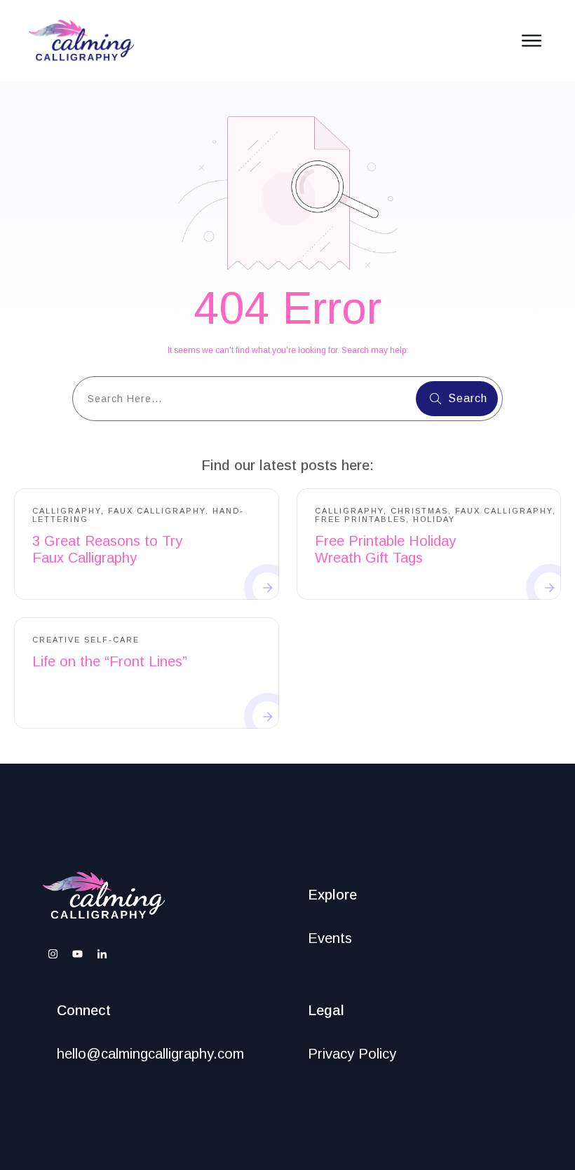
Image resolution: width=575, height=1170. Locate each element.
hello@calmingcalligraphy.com (150, 1053)
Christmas (419, 511)
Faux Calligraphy (156, 511)
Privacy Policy (352, 1053)
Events (330, 938)
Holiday (434, 519)
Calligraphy (66, 511)
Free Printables (360, 519)
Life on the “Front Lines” (109, 661)
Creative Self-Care (86, 639)
